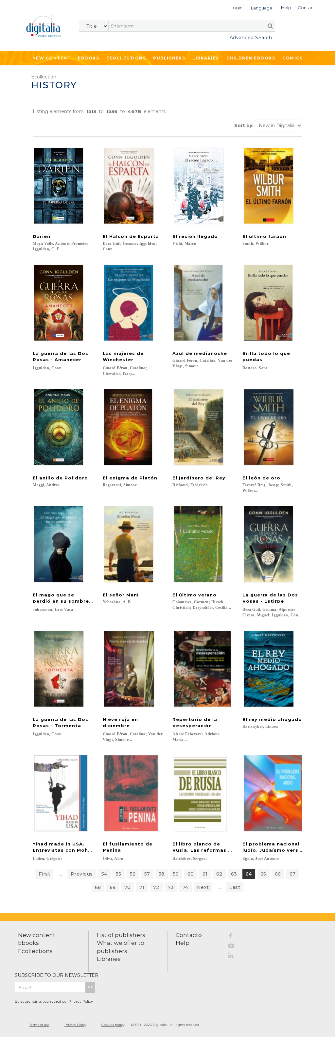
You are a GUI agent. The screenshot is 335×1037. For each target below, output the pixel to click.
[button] (236, 7)
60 (190, 874)
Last (234, 887)
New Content (51, 58)
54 (104, 874)
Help (182, 943)
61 (205, 874)
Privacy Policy (81, 1001)
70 (127, 887)
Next (203, 887)
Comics (292, 58)
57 (147, 874)
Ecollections (126, 58)
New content (36, 935)
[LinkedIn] (234, 957)
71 (142, 887)
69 (113, 887)
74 (185, 887)
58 (162, 874)
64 (249, 874)
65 (263, 874)
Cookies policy (112, 1025)
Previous (82, 874)
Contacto (189, 935)
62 (219, 874)
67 (293, 874)
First (44, 874)
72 (156, 887)
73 (171, 887)
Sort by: (244, 125)
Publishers (169, 58)
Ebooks (88, 58)
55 (118, 874)
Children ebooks (250, 58)
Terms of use (39, 1025)
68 (98, 887)
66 (278, 874)
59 (176, 874)
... (60, 874)
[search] (270, 26)
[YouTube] (234, 947)
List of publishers (121, 935)
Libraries (205, 58)
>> (90, 987)
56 (133, 874)
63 (234, 874)
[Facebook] (234, 937)
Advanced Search (251, 38)
